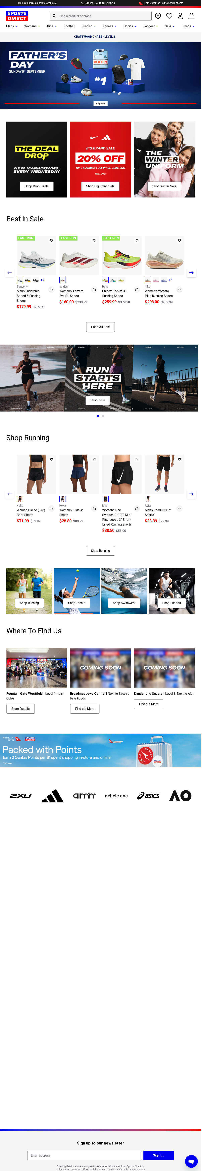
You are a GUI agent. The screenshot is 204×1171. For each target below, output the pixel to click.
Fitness (108, 26)
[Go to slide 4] (110, 717)
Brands (186, 26)
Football (69, 26)
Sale (168, 26)
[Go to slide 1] (98, 416)
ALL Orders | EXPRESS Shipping (98, 3)
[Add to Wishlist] (51, 240)
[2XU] (20, 796)
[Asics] (148, 796)
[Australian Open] (180, 796)
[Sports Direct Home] (17, 16)
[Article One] (116, 796)
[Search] (54, 16)
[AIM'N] (84, 796)
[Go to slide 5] (115, 717)
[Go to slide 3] (105, 717)
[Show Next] (191, 272)
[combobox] (101, 16)
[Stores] (158, 16)
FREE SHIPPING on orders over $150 (37, 3)
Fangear (149, 26)
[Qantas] (100, 750)
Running (86, 26)
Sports (128, 26)
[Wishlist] (169, 16)
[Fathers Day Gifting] (100, 75)
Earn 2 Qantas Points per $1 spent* (163, 3)
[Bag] (191, 16)
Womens (30, 26)
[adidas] (52, 796)
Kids (50, 26)
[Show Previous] (9, 272)
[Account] (180, 16)
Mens (10, 26)
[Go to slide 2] (103, 416)
